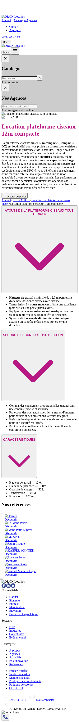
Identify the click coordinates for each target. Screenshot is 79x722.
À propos (15, 30)
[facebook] (4, 587)
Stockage (14, 600)
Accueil (6, 20)
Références (16, 664)
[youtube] (13, 587)
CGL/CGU (16, 688)
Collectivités (16, 634)
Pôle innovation (18, 660)
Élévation (15, 610)
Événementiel (17, 637)
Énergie (14, 603)
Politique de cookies (21, 684)
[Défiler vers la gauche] (1, 513)
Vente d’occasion (19, 674)
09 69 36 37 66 (11, 36)
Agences (31, 20)
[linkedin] (8, 587)
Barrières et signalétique (23, 614)
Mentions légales (19, 677)
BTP (12, 627)
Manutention (17, 607)
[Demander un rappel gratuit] (5, 717)
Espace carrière (18, 670)
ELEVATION (21, 200)
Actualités (15, 657)
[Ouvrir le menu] (15, 51)
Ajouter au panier (16, 196)
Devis (6, 42)
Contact (14, 26)
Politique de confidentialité (25, 681)
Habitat (13, 596)
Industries (15, 630)
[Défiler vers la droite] (1, 579)
